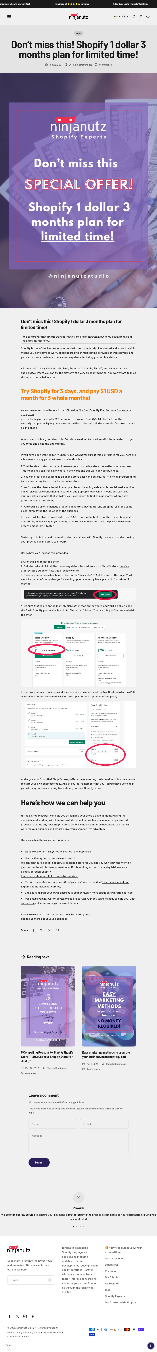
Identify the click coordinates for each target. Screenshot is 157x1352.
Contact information (18, 1336)
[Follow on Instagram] (25, 1316)
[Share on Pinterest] (49, 930)
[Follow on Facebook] (9, 1316)
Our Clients (112, 1277)
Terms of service (52, 1332)
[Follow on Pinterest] (33, 1316)
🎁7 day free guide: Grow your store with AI (123, 1250)
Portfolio (110, 1271)
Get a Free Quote (115, 1258)
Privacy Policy (92, 1108)
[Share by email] (57, 930)
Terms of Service (114, 1108)
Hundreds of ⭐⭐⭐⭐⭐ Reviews (56, 4)
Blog (107, 1289)
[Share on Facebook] (33, 930)
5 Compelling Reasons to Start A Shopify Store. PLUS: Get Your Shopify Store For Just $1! (47, 1056)
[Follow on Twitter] (17, 1316)
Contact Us (112, 1264)
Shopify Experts (115, 1296)
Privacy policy (32, 1332)
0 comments (105, 64)
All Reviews (112, 1283)
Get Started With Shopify (120, 1302)
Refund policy (14, 1332)
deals (78, 33)
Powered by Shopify (47, 1327)
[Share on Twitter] (41, 930)
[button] (151, 1346)
